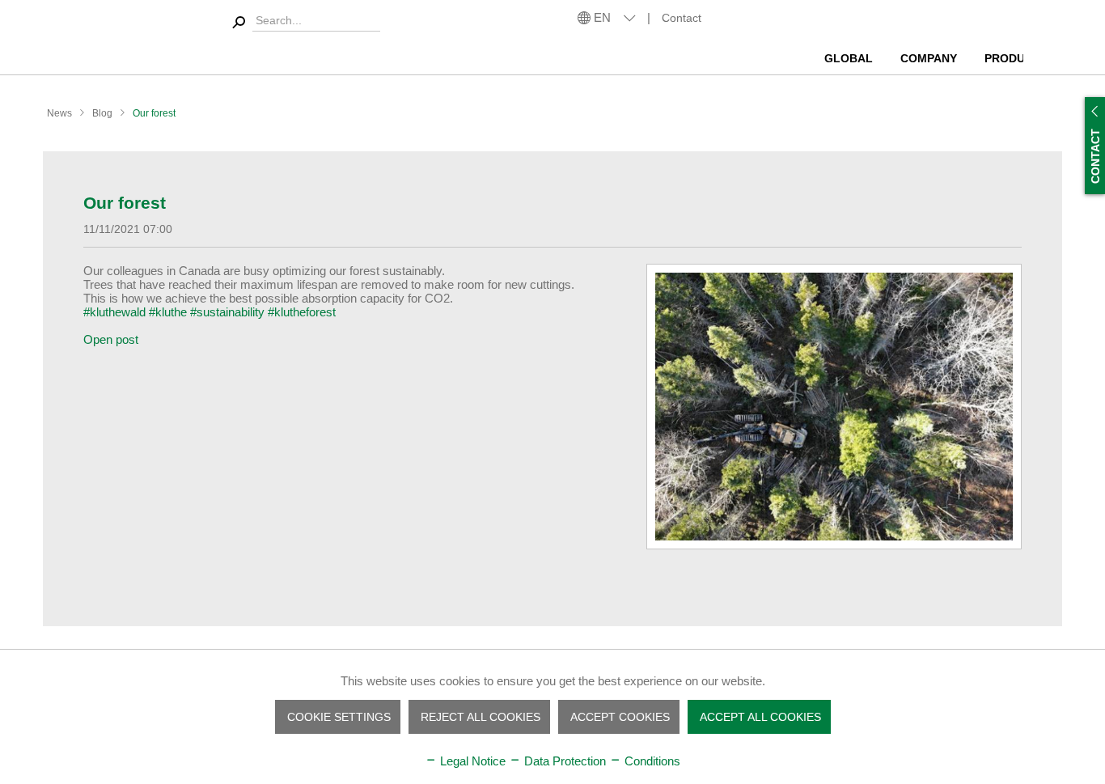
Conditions (650, 761)
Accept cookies (620, 716)
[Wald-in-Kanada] (834, 406)
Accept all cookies (760, 716)
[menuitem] (851, 52)
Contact (681, 17)
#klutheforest (302, 312)
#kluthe (168, 312)
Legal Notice (471, 761)
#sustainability (227, 312)
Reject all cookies (480, 716)
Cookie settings (339, 716)
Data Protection (563, 761)
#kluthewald (114, 312)
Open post (110, 339)
